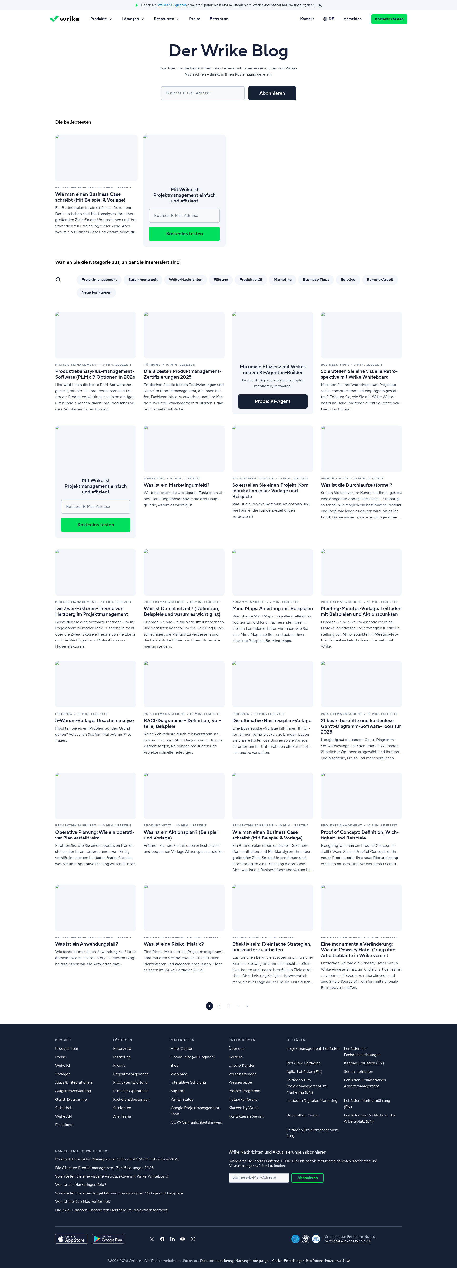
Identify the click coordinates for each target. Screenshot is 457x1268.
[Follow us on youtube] (182, 1239)
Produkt (63, 1040)
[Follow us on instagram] (193, 1239)
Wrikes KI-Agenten (172, 5)
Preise (194, 18)
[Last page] (247, 1006)
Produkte (98, 18)
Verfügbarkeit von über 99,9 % (348, 1241)
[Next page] (238, 1006)
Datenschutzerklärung (217, 1261)
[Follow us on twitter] (151, 1239)
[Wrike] (64, 19)
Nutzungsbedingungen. (253, 1261)
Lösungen (130, 18)
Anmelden (353, 18)
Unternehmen (242, 1040)
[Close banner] (320, 5)
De (331, 18)
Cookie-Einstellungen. (288, 1261)
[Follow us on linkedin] (172, 1239)
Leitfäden (296, 1040)
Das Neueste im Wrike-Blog (82, 1151)
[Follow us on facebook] (162, 1239)
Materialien (183, 1040)
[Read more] (96, 191)
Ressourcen (164, 18)
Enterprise (219, 18)
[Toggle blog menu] (58, 279)
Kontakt (307, 18)
